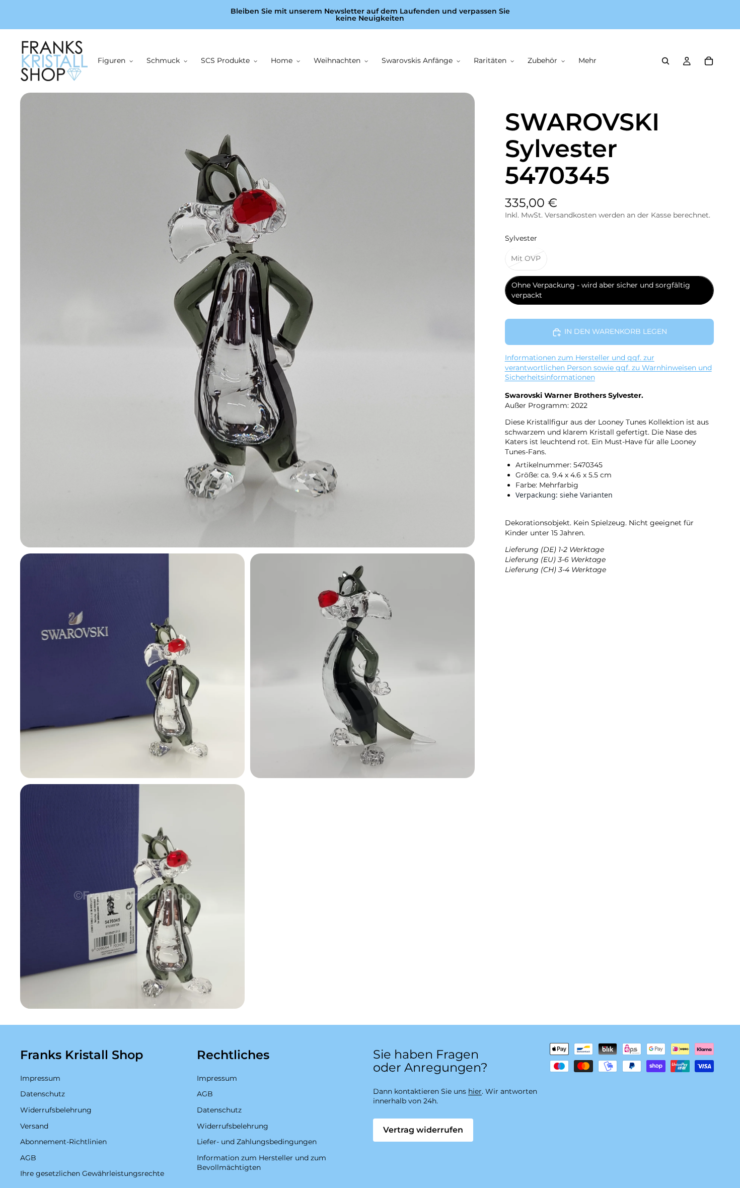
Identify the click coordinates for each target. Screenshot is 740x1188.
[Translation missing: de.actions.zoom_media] (247, 320)
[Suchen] (665, 61)
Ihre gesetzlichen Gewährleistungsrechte (92, 1173)
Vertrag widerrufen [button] (423, 1130)
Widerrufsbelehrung (56, 1109)
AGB (28, 1157)
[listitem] (587, 61)
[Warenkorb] (709, 61)
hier (475, 1091)
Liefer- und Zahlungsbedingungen (257, 1142)
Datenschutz (42, 1094)
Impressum (40, 1078)
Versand (34, 1126)
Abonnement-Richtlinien (63, 1142)
